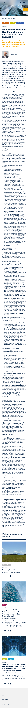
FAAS (11, 659)
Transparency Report (6, 697)
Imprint (3, 693)
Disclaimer (4, 695)
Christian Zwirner (13, 54)
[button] (21, 3)
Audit (12, 22)
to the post (6, 576)
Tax (4, 604)
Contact (3, 692)
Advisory (5, 22)
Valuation (20, 22)
